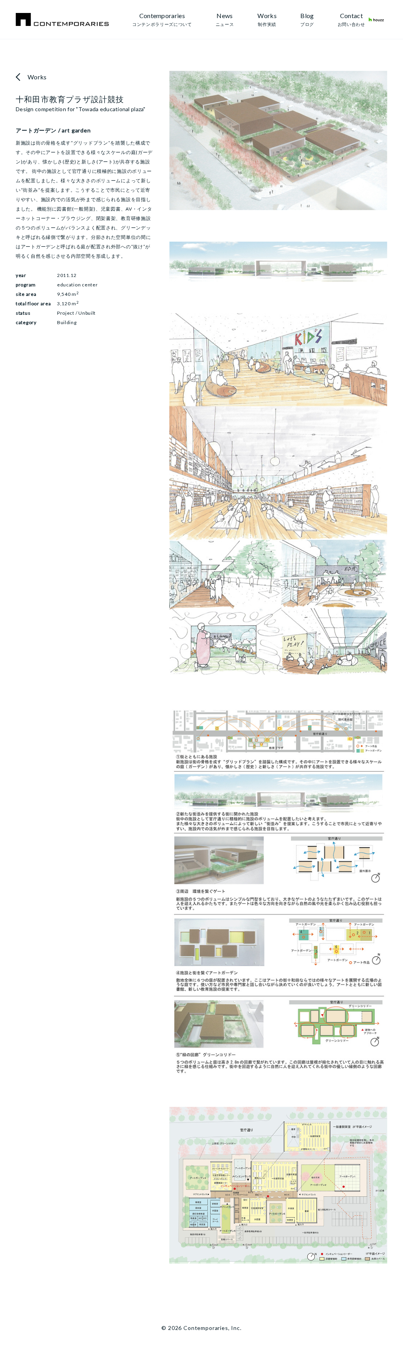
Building (67, 322)
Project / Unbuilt (76, 313)
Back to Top (370, 1332)
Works (37, 77)
